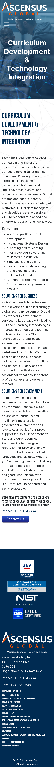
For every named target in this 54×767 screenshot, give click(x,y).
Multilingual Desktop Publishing (16, 727)
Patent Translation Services (14, 709)
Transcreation (8, 724)
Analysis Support (9, 731)
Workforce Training (10, 745)
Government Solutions (12, 691)
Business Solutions (10, 695)
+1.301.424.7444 (24, 678)
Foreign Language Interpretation (16, 716)
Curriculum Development (13, 742)
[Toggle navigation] (6, 24)
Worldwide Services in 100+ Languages (18, 698)
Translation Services (11, 702)
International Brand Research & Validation (20, 720)
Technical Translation (11, 705)
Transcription (8, 713)
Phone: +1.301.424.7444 (19, 511)
